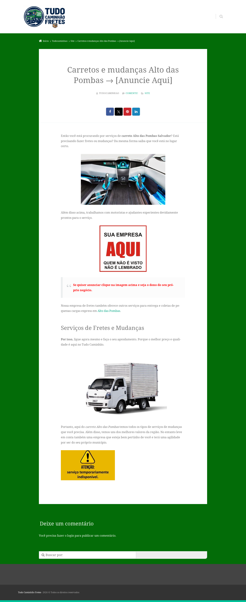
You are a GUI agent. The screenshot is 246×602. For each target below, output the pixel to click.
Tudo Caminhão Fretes (29, 592)
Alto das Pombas (109, 311)
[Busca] (218, 12)
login (70, 536)
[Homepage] (44, 16)
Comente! (132, 93)
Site (147, 93)
